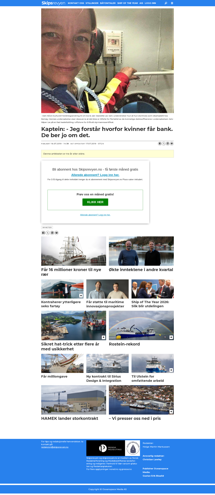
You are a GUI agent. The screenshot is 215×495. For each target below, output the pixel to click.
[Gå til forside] (53, 3)
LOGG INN (150, 3)
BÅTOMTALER (108, 3)
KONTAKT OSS (76, 3)
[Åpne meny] (172, 3)
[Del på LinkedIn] (168, 144)
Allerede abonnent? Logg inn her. (95, 175)
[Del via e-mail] (172, 144)
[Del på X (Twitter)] (164, 144)
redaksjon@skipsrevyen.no (54, 447)
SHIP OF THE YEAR (127, 3)
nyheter (47, 227)
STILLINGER (92, 3)
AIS (141, 3)
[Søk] (166, 3)
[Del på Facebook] (160, 144)
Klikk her (95, 202)
